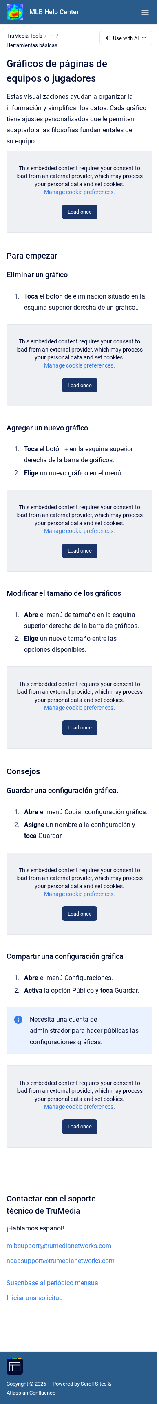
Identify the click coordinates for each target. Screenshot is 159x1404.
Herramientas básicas (32, 45)
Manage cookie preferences (78, 192)
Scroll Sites (94, 1384)
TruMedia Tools (24, 36)
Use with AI (126, 38)
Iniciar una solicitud (35, 1298)
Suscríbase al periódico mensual (53, 1283)
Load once (80, 212)
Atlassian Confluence (31, 1393)
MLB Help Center (54, 12)
